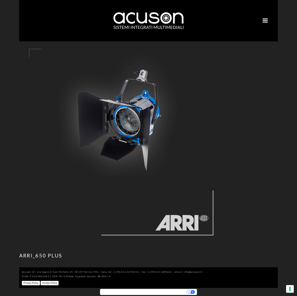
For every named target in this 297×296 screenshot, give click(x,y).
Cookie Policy (49, 282)
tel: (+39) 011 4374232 (123, 271)
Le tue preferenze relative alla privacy (161, 292)
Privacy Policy (30, 282)
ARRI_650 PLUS (40, 255)
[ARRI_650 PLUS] (120, 241)
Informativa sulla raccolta (118, 292)
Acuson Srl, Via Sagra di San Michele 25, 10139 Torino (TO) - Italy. (64, 271)
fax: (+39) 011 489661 (157, 271)
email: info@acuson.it (188, 271)
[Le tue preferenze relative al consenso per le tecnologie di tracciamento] (290, 289)
